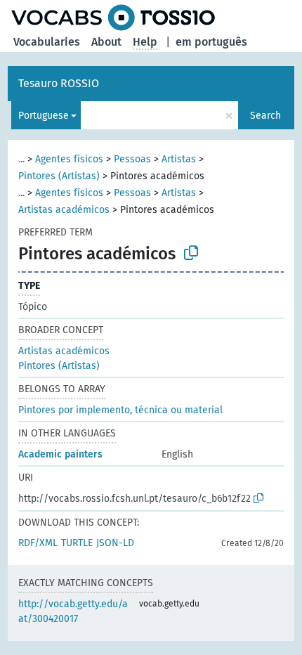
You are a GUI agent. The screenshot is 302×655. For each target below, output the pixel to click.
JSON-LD (115, 543)
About (106, 41)
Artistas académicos (64, 210)
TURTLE (77, 543)
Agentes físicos (69, 159)
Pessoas (132, 159)
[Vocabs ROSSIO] (113, 17)
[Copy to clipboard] (191, 253)
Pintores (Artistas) (59, 176)
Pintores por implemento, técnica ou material (120, 410)
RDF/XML (38, 543)
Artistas (179, 159)
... (21, 159)
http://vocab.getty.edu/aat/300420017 (73, 611)
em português (211, 41)
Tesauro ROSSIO (58, 83)
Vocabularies (46, 41)
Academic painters (60, 454)
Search (265, 116)
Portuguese (43, 116)
